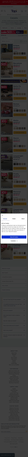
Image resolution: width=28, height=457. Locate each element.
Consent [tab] (5, 218)
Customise (13, 240)
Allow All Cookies (14, 237)
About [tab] (23, 218)
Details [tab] (14, 218)
